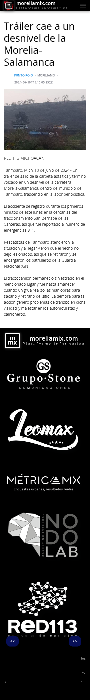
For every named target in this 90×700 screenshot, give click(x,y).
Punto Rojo (23, 75)
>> (75, 641)
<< (12, 641)
